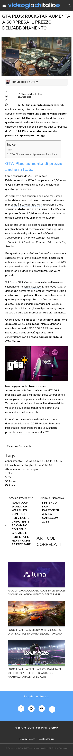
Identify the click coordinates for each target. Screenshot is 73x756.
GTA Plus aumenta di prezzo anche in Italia (34, 154)
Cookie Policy (46, 739)
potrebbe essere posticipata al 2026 (27, 432)
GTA (25, 461)
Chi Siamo (20, 728)
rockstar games (32, 469)
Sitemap (53, 728)
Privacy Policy (27, 739)
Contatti (41, 728)
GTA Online (36, 461)
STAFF (31, 728)
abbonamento (13, 461)
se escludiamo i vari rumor (48, 399)
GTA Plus (50, 461)
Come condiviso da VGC (19, 176)
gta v (32, 465)
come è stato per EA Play (26, 205)
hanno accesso (32, 287)
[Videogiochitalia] (34, 6)
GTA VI (39, 465)
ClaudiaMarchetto (31, 94)
